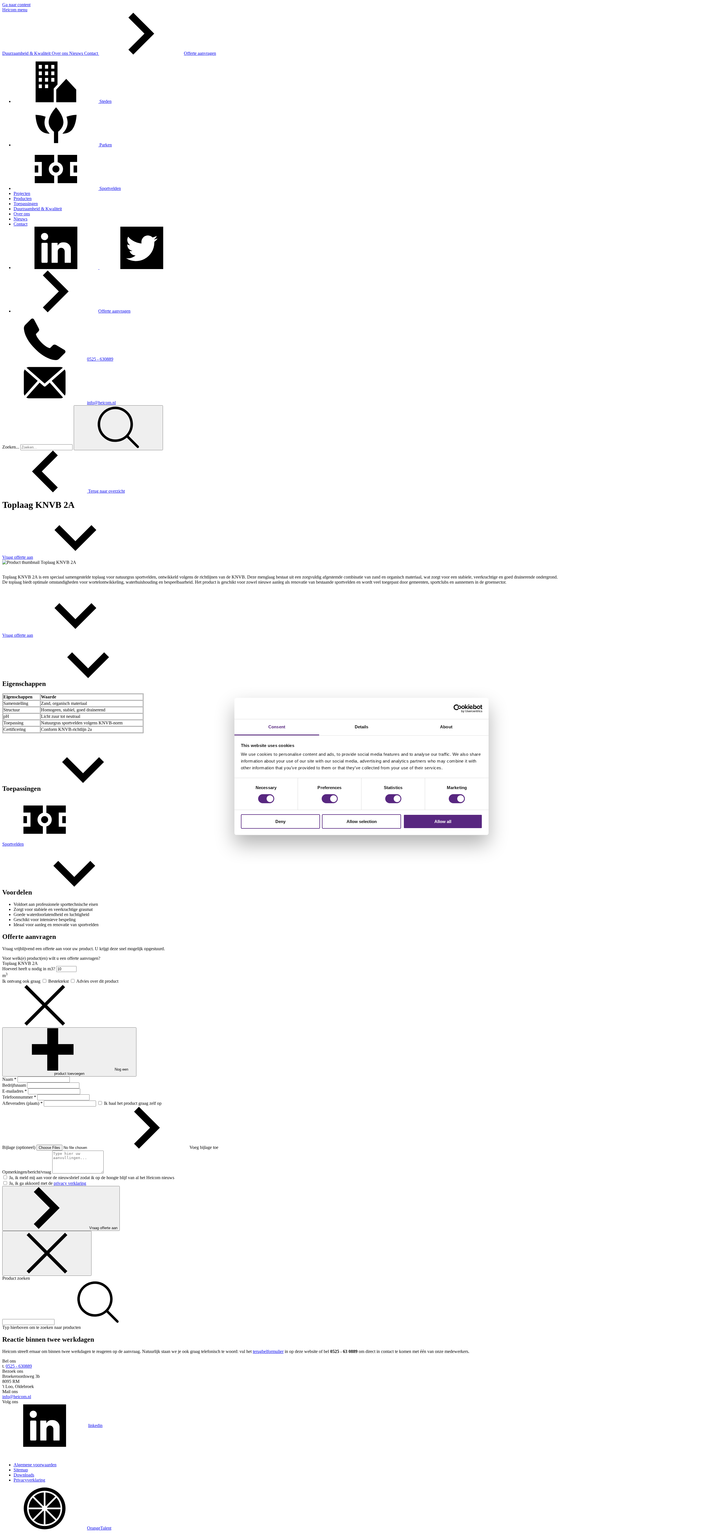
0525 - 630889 (100, 359)
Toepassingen (26, 203)
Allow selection (362, 821)
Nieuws (76, 53)
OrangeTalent (99, 1528)
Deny (280, 821)
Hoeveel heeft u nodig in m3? (29, 968)
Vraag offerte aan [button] (17, 557)
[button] (56, 267)
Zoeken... (10, 447)
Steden (105, 101)
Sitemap (21, 1469)
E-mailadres (14, 1091)
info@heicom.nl (101, 402)
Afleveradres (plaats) (22, 1103)
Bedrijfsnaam (14, 1085)
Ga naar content (16, 4)
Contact (91, 53)
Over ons (60, 53)
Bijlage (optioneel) (19, 1147)
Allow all (442, 821)
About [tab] (446, 726)
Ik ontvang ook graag (22, 981)
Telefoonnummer (19, 1097)
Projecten (22, 193)
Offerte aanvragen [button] (200, 53)
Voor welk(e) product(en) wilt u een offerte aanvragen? (51, 958)
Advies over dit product (97, 981)
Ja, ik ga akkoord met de (47, 1183)
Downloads (24, 1475)
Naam (9, 1079)
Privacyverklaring (29, 1480)
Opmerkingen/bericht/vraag (27, 1172)
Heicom (10, 9)
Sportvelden (109, 188)
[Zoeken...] (118, 427)
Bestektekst (59, 981)
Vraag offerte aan (103, 1228)
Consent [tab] (276, 726)
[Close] (47, 1253)
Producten (23, 198)
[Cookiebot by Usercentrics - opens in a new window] (457, 708)
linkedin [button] (95, 1425)
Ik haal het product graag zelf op (133, 1103)
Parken (105, 144)
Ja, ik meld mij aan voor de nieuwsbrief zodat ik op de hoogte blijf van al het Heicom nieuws (91, 1177)
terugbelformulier (268, 1351)
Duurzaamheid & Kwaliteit (27, 53)
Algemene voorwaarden (35, 1464)
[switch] (330, 798)
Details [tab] (362, 726)
